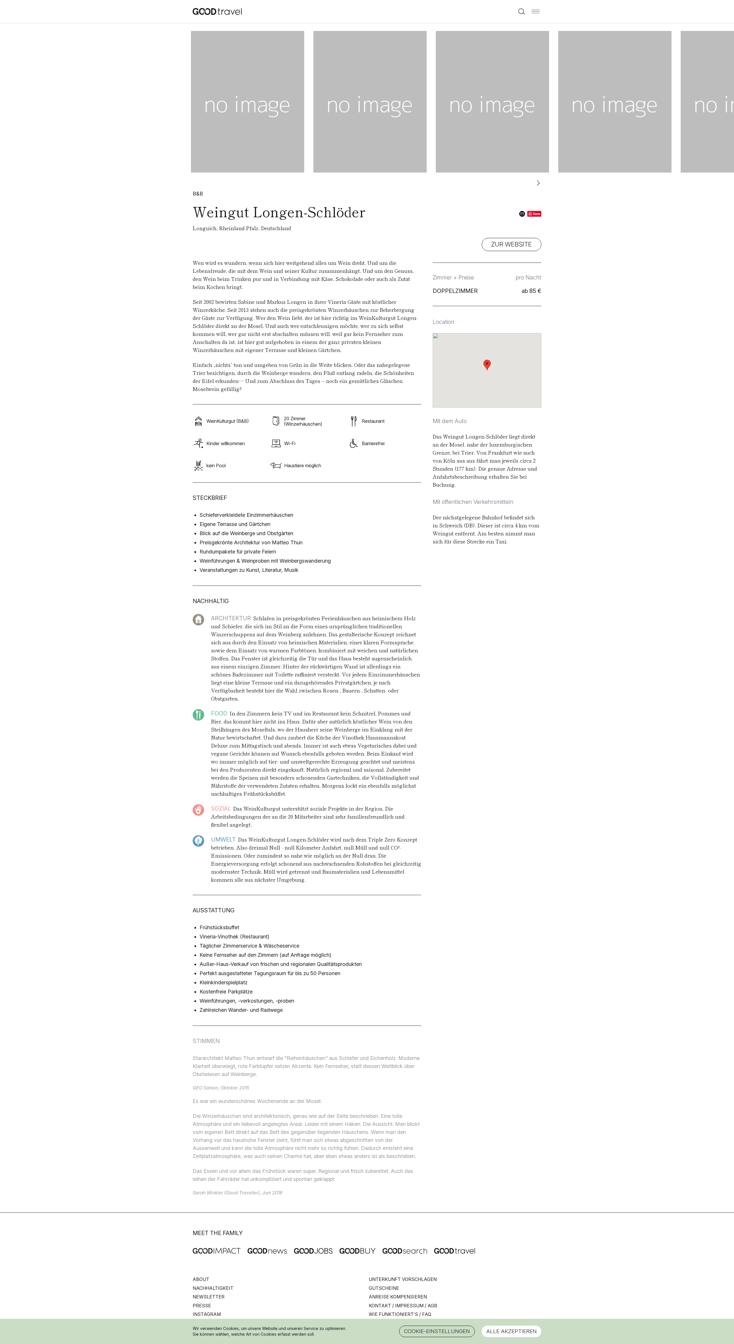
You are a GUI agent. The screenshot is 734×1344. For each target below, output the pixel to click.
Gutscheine (384, 1288)
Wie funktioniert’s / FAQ (400, 1314)
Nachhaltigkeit (213, 1288)
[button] (535, 11)
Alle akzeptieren (511, 1331)
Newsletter (209, 1296)
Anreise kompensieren (398, 1296)
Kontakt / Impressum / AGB (403, 1305)
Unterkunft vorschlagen (403, 1279)
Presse (202, 1305)
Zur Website (511, 244)
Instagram (207, 1314)
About (201, 1279)
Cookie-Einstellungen (437, 1331)
